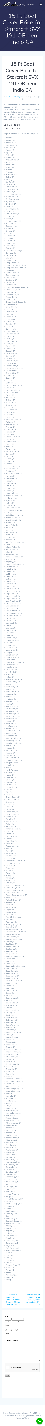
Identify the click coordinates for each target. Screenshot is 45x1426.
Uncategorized (19, 96)
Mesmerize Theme (22, 1418)
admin (8, 96)
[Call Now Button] (39, 1421)
